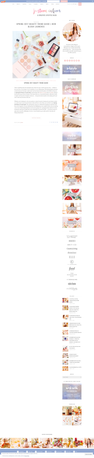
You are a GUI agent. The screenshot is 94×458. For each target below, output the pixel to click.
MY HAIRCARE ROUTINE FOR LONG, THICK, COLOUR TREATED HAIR (75, 317)
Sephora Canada (43, 92)
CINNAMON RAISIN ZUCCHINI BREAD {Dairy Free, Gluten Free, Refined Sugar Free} (75, 325)
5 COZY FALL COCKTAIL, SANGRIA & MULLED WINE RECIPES (74, 300)
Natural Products (31, 80)
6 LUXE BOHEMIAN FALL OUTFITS (75, 367)
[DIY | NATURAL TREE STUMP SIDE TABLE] (67, 411)
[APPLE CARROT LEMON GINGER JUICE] (77, 411)
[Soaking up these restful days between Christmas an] (26, 443)
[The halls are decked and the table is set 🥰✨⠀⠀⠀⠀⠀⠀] (47, 443)
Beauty (18, 4)
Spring (47, 80)
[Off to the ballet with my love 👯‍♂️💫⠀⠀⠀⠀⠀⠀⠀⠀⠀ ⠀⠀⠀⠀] (68, 443)
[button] (47, 1)
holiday (51, 92)
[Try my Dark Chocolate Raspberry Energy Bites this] (57, 443)
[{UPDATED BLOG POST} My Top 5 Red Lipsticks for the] (89, 443)
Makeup (22, 80)
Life (13, 4)
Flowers (36, 4)
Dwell (47, 4)
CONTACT (57, 4)
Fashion (24, 4)
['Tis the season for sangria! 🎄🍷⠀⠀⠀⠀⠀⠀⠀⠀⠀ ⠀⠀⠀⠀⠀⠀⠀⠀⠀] (78, 443)
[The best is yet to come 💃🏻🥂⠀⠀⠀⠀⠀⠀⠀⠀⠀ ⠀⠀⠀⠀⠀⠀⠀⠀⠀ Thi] (5, 443)
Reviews (38, 80)
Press (52, 4)
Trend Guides (53, 80)
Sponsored (43, 80)
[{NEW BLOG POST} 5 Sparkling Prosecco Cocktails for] (15, 443)
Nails (25, 80)
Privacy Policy (26, 455)
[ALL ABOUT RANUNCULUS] (67, 421)
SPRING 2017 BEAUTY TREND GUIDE (36, 83)
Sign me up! (64, 1)
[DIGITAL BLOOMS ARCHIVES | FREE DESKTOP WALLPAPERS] (77, 421)
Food (30, 4)
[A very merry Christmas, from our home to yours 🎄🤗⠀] (36, 443)
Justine (22, 122)
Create (41, 4)
